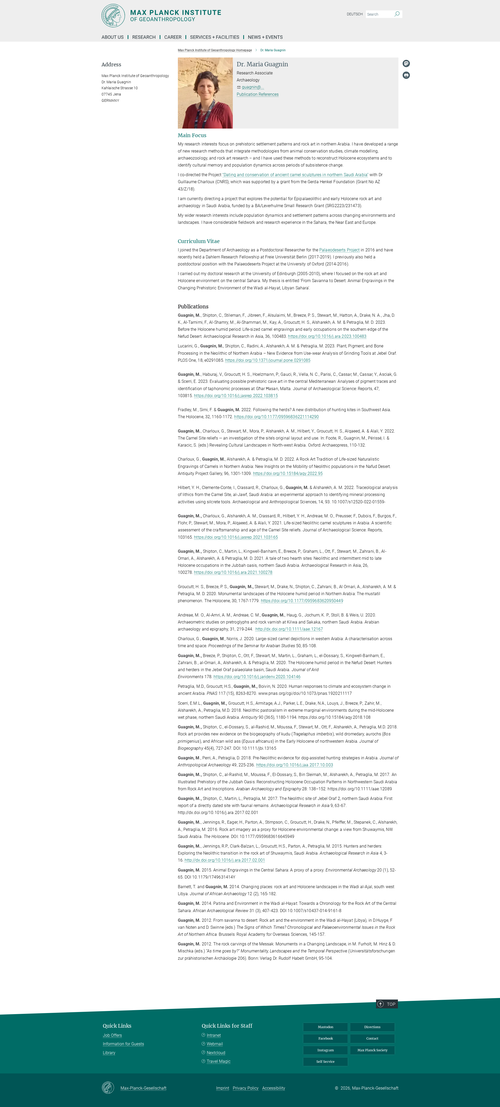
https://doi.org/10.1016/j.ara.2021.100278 (233, 572)
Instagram (325, 1050)
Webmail (215, 1043)
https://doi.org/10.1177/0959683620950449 (302, 600)
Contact (372, 1038)
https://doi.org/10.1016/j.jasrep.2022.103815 (236, 395)
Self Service (325, 1062)
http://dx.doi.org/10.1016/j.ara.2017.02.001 (225, 860)
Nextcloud (216, 1052)
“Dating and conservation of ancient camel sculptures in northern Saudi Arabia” (295, 174)
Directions (372, 1027)
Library (109, 1052)
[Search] (397, 14)
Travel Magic (218, 1061)
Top (391, 1004)
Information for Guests (123, 1043)
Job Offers (112, 1035)
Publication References (258, 94)
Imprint (222, 1088)
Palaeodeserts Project (339, 249)
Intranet (214, 1035)
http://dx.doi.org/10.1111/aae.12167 (289, 629)
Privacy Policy (246, 1088)
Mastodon (325, 1027)
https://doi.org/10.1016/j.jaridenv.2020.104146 (257, 676)
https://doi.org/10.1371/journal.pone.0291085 (267, 360)
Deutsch (355, 14)
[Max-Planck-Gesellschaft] (111, 1088)
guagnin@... (253, 87)
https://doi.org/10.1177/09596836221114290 (276, 416)
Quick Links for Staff (227, 1026)
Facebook (325, 1038)
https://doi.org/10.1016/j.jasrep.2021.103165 (236, 537)
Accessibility (273, 1088)
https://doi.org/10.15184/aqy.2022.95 (288, 473)
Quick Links (117, 1026)
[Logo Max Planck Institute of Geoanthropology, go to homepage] (199, 15)
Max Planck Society (373, 1050)
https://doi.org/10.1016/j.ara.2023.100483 (327, 336)
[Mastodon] (406, 63)
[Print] (406, 75)
